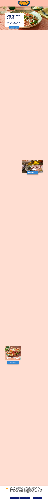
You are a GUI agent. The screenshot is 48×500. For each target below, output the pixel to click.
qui (28, 492)
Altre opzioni (37, 497)
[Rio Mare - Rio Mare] (24, 3)
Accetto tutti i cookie (14, 497)
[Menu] (1, 3)
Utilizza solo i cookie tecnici (25, 497)
